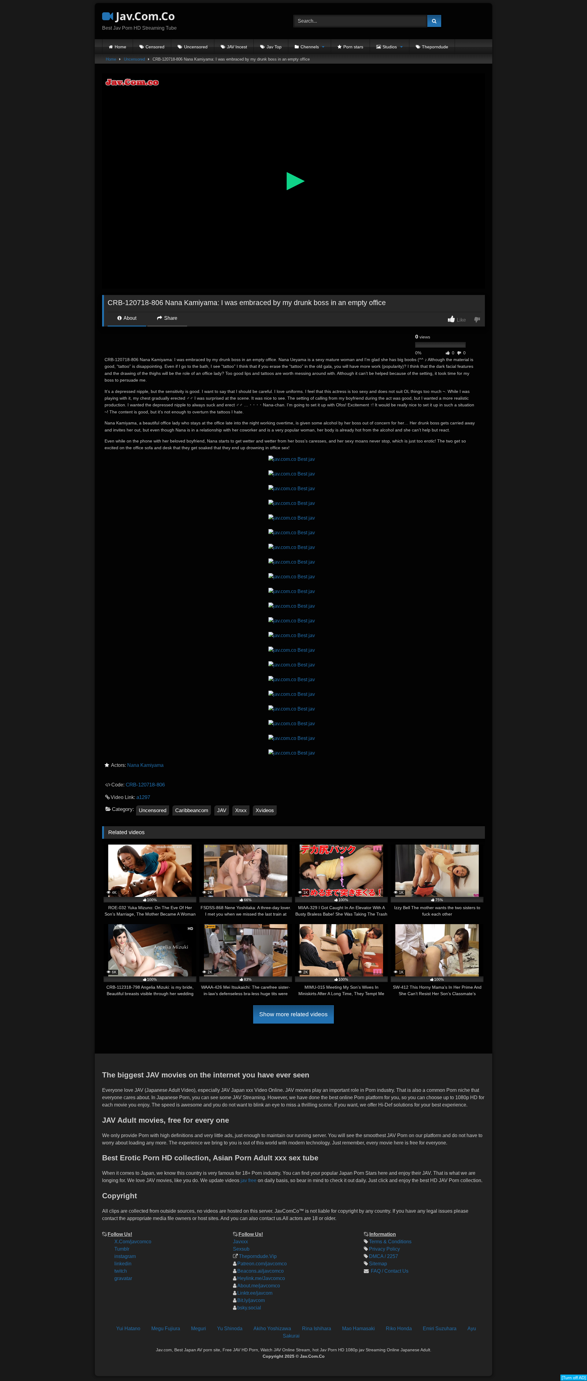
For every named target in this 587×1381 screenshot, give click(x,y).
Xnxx (241, 810)
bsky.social (249, 1307)
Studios (389, 46)
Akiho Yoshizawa (272, 1328)
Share (170, 318)
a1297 (143, 797)
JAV (221, 810)
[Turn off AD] (574, 1377)
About (129, 318)
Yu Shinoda (229, 1328)
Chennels (310, 46)
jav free (249, 1180)
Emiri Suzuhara (439, 1328)
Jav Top (274, 46)
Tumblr (121, 1249)
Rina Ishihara (316, 1328)
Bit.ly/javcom (251, 1300)
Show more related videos (293, 1014)
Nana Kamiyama (145, 765)
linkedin (122, 1263)
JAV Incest (237, 46)
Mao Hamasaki (358, 1328)
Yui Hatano (128, 1328)
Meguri (198, 1328)
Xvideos (265, 810)
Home (120, 46)
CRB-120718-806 (145, 785)
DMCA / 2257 (383, 1256)
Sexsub (241, 1249)
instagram (125, 1256)
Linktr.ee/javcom (254, 1293)
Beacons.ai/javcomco (260, 1271)
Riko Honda (399, 1328)
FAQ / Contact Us (389, 1271)
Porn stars (353, 46)
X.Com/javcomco (132, 1241)
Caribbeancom (191, 810)
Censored (155, 46)
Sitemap (378, 1263)
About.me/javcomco (258, 1285)
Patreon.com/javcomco (262, 1263)
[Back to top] (577, 1335)
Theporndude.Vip (258, 1256)
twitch (120, 1271)
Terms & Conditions (390, 1241)
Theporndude (435, 46)
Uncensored (196, 46)
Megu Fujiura (165, 1328)
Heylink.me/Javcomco (261, 1278)
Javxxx (240, 1241)
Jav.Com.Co (144, 16)
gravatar (123, 1278)
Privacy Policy (384, 1249)
